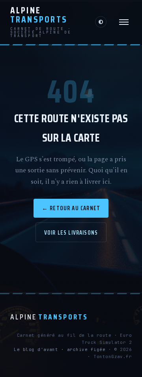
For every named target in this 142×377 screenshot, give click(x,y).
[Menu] (124, 22)
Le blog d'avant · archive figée (59, 349)
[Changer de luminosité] (100, 22)
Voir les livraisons (71, 232)
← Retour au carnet (71, 208)
